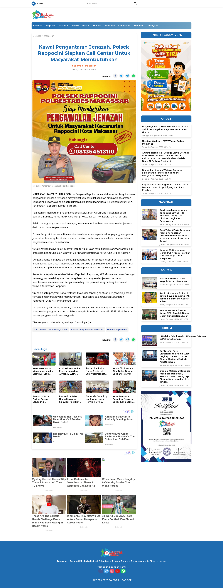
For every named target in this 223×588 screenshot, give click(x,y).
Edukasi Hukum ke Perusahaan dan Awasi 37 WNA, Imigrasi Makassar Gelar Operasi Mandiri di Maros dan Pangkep (69, 371)
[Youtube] (117, 571)
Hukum (97, 25)
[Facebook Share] (115, 76)
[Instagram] (112, 571)
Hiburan (138, 25)
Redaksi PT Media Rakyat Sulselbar (89, 561)
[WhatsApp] (123, 571)
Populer (50, 25)
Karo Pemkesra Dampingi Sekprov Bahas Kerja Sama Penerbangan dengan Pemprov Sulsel (123, 399)
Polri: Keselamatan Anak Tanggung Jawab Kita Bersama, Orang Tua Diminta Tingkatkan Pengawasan (173, 216)
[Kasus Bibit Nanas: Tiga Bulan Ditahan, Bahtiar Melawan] (124, 358)
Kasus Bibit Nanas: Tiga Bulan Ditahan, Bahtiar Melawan (124, 371)
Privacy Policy (120, 561)
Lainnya (151, 25)
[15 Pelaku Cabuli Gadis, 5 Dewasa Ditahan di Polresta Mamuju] (149, 340)
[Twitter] (106, 571)
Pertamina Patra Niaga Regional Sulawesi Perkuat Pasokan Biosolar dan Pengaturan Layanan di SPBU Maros (96, 371)
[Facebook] (100, 571)
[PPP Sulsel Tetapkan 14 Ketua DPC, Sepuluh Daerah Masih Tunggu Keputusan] (149, 315)
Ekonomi (110, 25)
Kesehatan (124, 25)
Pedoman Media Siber (143, 561)
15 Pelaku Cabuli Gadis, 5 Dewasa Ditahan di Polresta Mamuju (183, 337)
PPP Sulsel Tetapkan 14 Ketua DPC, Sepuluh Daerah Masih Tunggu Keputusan (175, 313)
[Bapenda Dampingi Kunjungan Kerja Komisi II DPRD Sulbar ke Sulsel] (97, 387)
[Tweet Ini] (121, 76)
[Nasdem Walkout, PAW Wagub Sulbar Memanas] (149, 283)
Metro (75, 25)
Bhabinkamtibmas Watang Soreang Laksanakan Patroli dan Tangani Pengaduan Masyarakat (162, 173)
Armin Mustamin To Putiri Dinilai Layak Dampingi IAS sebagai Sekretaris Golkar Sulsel (174, 297)
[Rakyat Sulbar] (43, 14)
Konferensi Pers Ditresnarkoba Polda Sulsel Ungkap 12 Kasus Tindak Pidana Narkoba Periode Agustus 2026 (175, 356)
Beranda (37, 25)
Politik (86, 25)
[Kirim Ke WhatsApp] (133, 76)
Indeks (162, 561)
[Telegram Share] (127, 76)
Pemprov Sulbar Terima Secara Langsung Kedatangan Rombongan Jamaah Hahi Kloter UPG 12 (43, 399)
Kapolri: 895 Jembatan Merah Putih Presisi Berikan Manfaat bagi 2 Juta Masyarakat (175, 254)
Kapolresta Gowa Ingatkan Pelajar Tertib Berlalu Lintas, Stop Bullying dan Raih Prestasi (165, 187)
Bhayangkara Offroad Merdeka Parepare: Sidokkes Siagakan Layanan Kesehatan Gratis (165, 129)
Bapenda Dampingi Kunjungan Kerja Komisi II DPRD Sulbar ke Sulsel (97, 399)
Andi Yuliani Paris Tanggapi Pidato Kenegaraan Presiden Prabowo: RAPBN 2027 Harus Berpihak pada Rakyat (175, 236)
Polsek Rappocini (117, 329)
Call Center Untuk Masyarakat (50, 329)
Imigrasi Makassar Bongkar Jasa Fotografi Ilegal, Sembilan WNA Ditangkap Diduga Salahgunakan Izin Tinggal (175, 376)
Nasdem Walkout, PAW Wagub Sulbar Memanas (163, 142)
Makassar (90, 65)
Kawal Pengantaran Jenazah (87, 329)
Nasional (63, 25)
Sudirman (77, 65)
